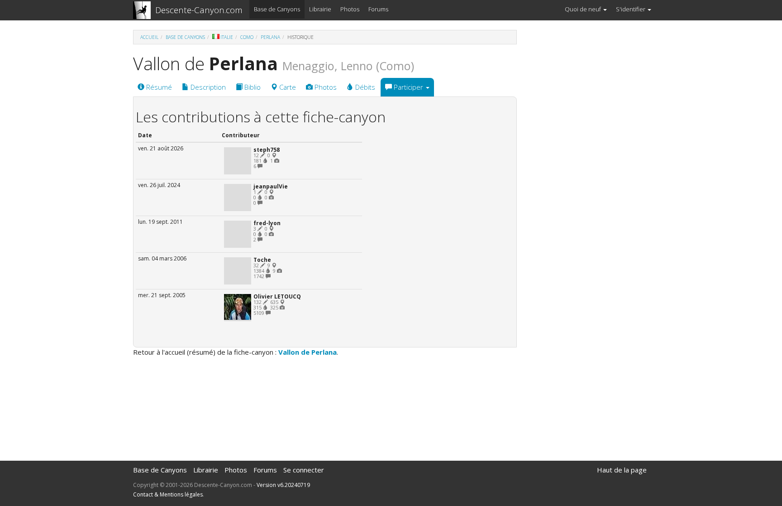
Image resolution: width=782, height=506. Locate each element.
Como (246, 37)
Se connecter (303, 469)
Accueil (149, 37)
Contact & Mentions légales (168, 494)
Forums (378, 9)
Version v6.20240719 (283, 485)
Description (207, 87)
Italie (226, 37)
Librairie (320, 9)
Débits (364, 87)
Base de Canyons (277, 9)
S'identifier (631, 9)
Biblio (252, 87)
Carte (286, 87)
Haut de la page (622, 469)
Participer (408, 87)
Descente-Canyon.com (199, 10)
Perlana (270, 37)
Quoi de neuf (583, 9)
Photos (349, 9)
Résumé (158, 87)
